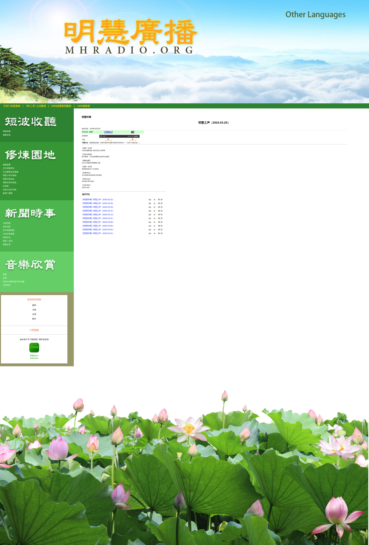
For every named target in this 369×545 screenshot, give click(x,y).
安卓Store (34, 358)
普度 (5, 274)
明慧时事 (7, 131)
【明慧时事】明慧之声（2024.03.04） (98, 229)
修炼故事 (7, 165)
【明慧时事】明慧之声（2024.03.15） (98, 211)
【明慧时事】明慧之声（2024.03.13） (98, 214)
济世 (5, 278)
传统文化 (7, 237)
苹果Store (34, 356)
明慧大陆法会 (8, 179)
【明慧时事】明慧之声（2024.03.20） (98, 203)
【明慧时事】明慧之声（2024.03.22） (98, 199)
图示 (34, 319)
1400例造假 (83, 106)
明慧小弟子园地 (9, 175)
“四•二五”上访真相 (36, 106)
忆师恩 (6, 186)
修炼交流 (7, 135)
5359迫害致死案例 (61, 106)
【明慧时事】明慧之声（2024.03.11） (98, 218)
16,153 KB (108, 140)
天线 (34, 310)
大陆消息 (7, 223)
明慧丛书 (7, 244)
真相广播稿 (7, 193)
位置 (34, 314)
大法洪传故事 (8, 234)
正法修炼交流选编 (10, 172)
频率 (34, 305)
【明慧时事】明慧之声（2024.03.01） (98, 233)
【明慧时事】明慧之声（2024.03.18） (98, 207)
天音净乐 (7, 285)
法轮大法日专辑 (9, 190)
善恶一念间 (7, 241)
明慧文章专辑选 (9, 182)
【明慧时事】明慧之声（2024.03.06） (98, 226)
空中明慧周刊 (8, 168)
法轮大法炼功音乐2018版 (13, 281)
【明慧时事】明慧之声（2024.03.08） (98, 222)
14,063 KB (132, 140)
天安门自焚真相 (11, 106)
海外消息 (7, 227)
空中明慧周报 (8, 230)
